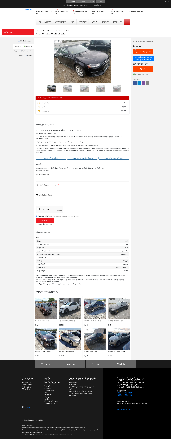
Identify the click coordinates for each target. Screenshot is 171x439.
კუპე (45, 392)
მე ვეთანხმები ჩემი (58, 216)
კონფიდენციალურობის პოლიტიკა (80, 391)
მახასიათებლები (13, 51)
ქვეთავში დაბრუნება (26, 40)
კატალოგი (8, 32)
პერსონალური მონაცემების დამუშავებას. (65, 216)
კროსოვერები (60, 22)
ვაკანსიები (97, 5)
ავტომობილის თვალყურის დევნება (75, 5)
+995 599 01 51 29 (124, 395)
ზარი (144, 69)
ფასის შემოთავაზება (51, 158)
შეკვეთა (143, 51)
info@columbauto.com (124, 409)
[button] (135, 83)
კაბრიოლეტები (49, 403)
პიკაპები (94, 22)
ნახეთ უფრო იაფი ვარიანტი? (114, 158)
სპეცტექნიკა (26, 389)
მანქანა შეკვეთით (44, 22)
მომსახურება (73, 382)
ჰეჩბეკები (47, 388)
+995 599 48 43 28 (43, 12)
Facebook (92, 1)
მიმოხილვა (18, 46)
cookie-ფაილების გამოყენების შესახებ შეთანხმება (81, 394)
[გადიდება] (82, 61)
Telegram (72, 1)
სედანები (47, 386)
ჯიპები (72, 22)
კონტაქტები (117, 22)
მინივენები (83, 22)
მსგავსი (21, 55)
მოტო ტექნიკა (27, 387)
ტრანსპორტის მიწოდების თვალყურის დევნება (81, 388)
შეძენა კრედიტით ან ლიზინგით (82, 158)
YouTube (102, 1)
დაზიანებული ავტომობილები (27, 383)
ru (168, 1)
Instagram (82, 1)
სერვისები (105, 22)
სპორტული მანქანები (51, 401)
